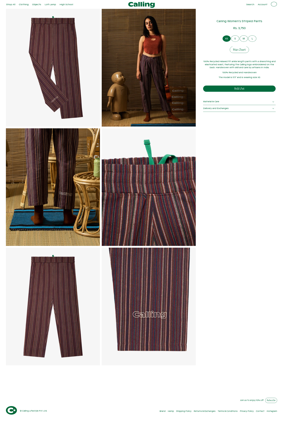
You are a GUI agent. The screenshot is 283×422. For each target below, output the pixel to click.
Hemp (171, 411)
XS (226, 38)
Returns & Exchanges (204, 411)
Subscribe (271, 400)
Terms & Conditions (228, 411)
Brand (162, 411)
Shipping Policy (183, 411)
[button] (23, 4)
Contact (260, 411)
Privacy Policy (247, 411)
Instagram (272, 411)
